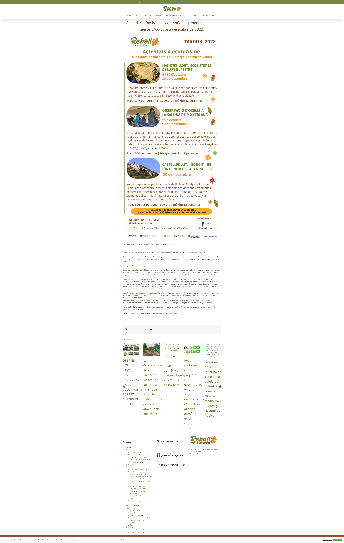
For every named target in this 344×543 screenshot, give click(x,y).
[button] (215, 15)
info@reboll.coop (141, 2)
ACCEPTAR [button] (337, 540)
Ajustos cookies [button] (327, 540)
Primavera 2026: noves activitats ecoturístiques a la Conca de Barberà (174, 370)
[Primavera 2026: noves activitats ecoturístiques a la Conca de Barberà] (172, 344)
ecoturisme (174, 314)
